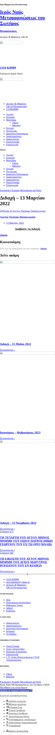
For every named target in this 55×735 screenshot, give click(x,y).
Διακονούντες (12, 139)
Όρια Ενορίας (12, 142)
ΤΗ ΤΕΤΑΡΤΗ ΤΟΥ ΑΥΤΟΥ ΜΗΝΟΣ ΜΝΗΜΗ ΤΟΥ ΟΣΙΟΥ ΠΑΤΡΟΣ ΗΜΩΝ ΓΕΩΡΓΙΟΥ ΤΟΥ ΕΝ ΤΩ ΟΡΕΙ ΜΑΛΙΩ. (26, 541)
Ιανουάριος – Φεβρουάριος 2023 (20, 432)
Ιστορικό (10, 117)
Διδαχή (3, 235)
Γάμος (15, 122)
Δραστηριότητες (14, 136)
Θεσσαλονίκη (8, 31)
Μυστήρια (11, 120)
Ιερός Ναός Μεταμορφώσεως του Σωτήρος (22, 17)
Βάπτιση (16, 125)
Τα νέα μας (11, 131)
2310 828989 (8, 67)
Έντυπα (9, 128)
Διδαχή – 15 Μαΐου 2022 (15, 344)
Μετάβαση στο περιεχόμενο (13, 687)
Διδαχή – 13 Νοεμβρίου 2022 (18, 522)
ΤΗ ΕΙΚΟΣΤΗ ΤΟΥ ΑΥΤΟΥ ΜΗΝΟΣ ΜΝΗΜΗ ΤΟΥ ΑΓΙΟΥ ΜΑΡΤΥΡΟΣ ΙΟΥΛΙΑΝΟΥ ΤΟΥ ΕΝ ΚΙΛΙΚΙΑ (24, 562)
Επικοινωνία (12, 144)
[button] (27, 150)
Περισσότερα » (7, 350)
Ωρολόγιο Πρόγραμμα (17, 133)
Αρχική (9, 114)
